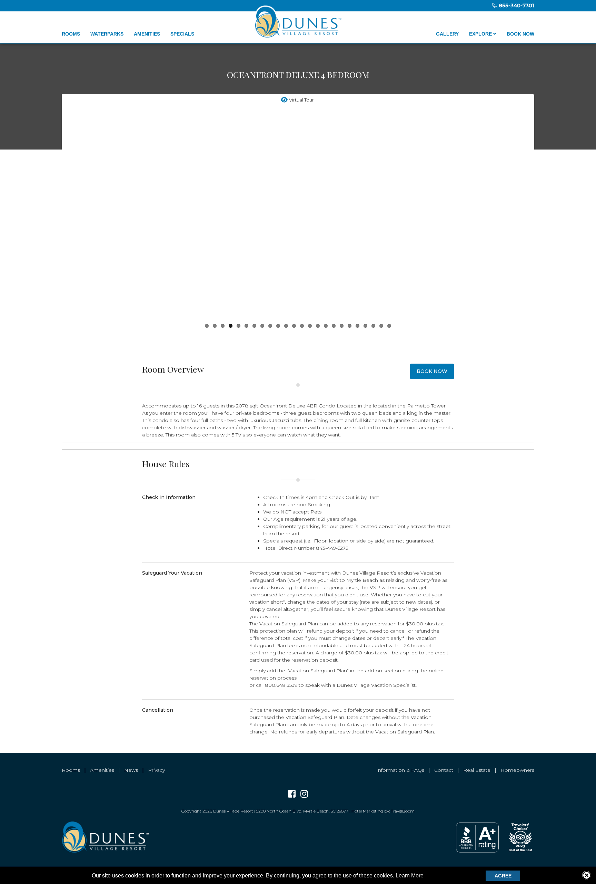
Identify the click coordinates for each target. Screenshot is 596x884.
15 (318, 326)
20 (357, 326)
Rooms (71, 34)
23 (381, 326)
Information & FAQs (400, 770)
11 (286, 326)
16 (326, 326)
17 (334, 326)
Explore (481, 34)
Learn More (410, 875)
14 (310, 326)
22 (373, 326)
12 (294, 326)
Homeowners (517, 770)
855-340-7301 (515, 5)
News (131, 770)
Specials (182, 34)
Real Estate (476, 770)
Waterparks (106, 34)
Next (543, 209)
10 (278, 326)
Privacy (156, 770)
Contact (443, 770)
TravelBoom (403, 811)
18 (342, 326)
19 (349, 326)
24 (389, 326)
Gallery (447, 34)
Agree (503, 875)
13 (302, 326)
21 (365, 326)
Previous (53, 209)
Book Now (520, 34)
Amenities (147, 34)
